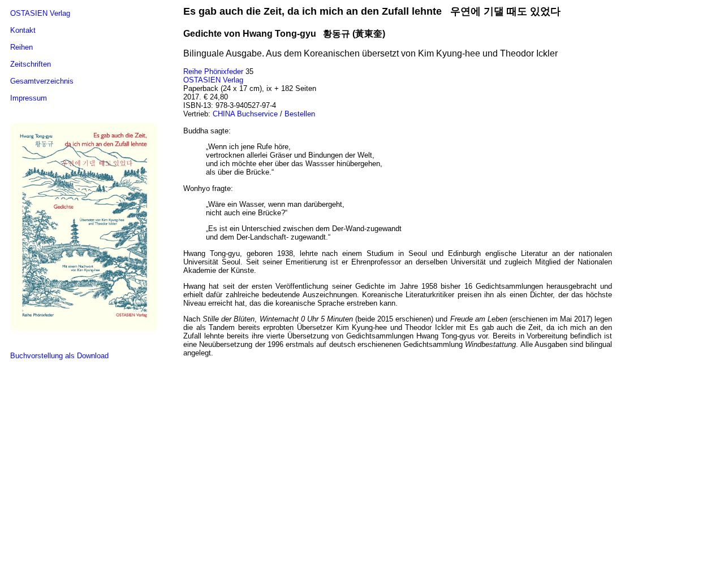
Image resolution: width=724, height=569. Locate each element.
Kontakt (23, 30)
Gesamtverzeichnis (42, 81)
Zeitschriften (30, 64)
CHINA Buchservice (245, 114)
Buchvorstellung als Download (59, 355)
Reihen (21, 47)
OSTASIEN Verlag (40, 13)
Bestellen (300, 114)
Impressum (28, 98)
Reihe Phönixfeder (213, 71)
